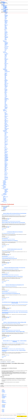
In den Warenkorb (4, 220)
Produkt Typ (4, 207)
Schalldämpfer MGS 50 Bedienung (6, 190)
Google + (4, 3)
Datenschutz (4, 8)
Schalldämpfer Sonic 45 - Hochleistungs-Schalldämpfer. (6, 156)
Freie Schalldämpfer (5, 41)
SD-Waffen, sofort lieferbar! (5, 52)
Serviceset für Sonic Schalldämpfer (6, 124)
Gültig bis (4, 209)
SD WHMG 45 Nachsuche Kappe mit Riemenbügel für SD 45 (6, 31)
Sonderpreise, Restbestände (4, 69)
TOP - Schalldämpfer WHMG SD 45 (6, 35)
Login (3, 401)
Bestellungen (4, 11)
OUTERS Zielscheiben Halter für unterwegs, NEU (6, 90)
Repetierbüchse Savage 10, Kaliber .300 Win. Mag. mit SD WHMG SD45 (6, 56)
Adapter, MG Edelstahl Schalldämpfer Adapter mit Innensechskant (6, 114)
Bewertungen (4, 182)
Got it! (22, 416)
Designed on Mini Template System (11, 418)
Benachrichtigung (4, 402)
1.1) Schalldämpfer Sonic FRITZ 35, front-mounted (6, 133)
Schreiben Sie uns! (5, 5)
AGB (3, 6)
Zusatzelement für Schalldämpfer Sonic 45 (6, 178)
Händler (3, 201)
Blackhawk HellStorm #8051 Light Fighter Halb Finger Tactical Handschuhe (6, 77)
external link (3, 406)
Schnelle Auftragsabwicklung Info (5, 197)
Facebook (4, 2)
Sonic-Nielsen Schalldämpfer (5, 130)
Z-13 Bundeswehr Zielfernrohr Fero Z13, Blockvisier (6, 107)
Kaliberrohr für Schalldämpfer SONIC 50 (6, 153)
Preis (3, 208)
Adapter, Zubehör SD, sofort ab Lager (5, 110)
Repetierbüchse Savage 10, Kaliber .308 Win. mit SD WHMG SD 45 (6, 61)
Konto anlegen (4, 400)
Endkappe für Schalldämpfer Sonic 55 (6, 151)
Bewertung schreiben (4, 183)
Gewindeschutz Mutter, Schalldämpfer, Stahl (6, 121)
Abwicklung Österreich (4, 181)
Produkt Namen (5, 206)
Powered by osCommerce (3, 418)
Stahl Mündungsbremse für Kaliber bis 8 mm (7, 126)
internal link (3, 405)
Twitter (3, 410)
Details (7, 220)
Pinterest (4, 4)
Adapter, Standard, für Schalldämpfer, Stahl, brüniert (6, 118)
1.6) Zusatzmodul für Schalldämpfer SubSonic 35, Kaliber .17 (6, 144)
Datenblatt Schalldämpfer (5, 184)
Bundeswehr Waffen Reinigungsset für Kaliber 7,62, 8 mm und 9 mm (6, 86)
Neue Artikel (3, 390)
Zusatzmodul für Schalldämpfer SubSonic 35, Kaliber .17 (6, 49)
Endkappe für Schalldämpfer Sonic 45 (6, 148)
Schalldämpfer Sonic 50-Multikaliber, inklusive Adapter (6, 165)
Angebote (3, 185)
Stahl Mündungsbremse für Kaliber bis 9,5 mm (7, 129)
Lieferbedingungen (5, 7)
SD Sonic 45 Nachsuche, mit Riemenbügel (6, 172)
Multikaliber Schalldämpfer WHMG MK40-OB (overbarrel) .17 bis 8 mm (6, 22)
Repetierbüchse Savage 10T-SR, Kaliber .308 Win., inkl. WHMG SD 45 (6, 65)
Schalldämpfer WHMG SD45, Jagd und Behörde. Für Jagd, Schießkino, (6, 27)
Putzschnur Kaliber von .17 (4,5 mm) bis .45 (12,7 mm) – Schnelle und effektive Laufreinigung (6, 95)
